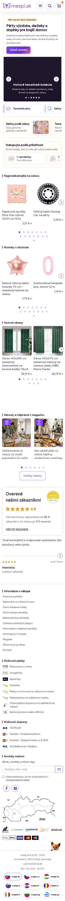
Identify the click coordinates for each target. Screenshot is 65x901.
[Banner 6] (39, 97)
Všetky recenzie (17, 529)
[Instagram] (15, 788)
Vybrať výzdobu (18, 49)
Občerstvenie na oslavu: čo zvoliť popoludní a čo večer (15, 454)
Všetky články (32, 475)
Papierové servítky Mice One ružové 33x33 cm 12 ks (14, 215)
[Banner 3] (31, 97)
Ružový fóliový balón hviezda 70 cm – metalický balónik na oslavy (15, 288)
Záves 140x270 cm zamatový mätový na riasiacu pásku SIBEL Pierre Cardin (46, 364)
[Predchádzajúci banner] (8, 79)
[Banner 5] (36, 97)
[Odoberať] (59, 769)
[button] (3, 202)
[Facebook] (6, 788)
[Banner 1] (26, 97)
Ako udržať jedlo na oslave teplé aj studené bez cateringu (48, 454)
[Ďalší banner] (56, 79)
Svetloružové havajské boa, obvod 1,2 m (47, 284)
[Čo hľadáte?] (50, 6)
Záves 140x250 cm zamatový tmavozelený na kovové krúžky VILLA (15, 364)
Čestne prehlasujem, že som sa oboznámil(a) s (27, 778)
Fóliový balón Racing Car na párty (46, 213)
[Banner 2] (28, 97)
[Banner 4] (33, 97)
